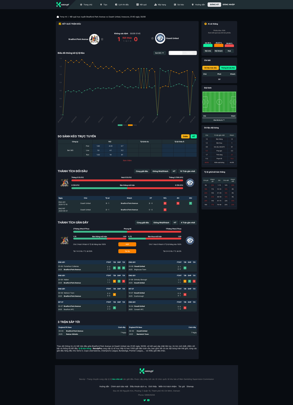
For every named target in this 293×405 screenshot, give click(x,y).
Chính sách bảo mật (119, 386)
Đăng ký (214, 4)
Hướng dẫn (104, 386)
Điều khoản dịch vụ (138, 386)
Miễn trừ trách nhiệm (168, 386)
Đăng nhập (229, 4)
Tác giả (181, 386)
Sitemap (190, 386)
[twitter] (144, 400)
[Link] (63, 5)
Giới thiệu (152, 386)
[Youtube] (148, 400)
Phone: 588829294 (146, 395)
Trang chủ (63, 17)
